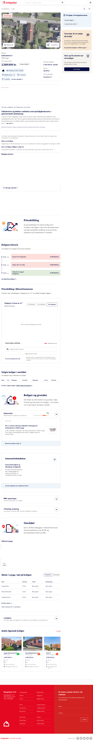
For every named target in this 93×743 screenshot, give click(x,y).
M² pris (45, 68)
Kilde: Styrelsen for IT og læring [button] (10, 606)
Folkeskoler (48, 574)
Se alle (58, 631)
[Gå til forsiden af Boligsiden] (9, 2)
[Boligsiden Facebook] (77, 738)
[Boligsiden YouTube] (90, 738)
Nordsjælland (5, 9)
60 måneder (52, 304)
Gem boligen (76, 69)
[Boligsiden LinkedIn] (87, 738)
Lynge (13, 9)
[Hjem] (6, 723)
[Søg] (62, 2)
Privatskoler (56, 574)
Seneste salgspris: (48, 62)
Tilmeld (84, 719)
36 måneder (41, 304)
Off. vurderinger (48, 74)
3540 (18, 385)
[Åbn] (56, 414)
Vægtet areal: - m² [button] (9, 74)
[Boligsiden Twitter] (81, 738)
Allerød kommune (25, 385)
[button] (3, 70)
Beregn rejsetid (11, 188)
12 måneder (31, 304)
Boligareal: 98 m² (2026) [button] (16, 70)
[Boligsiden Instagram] (84, 738)
